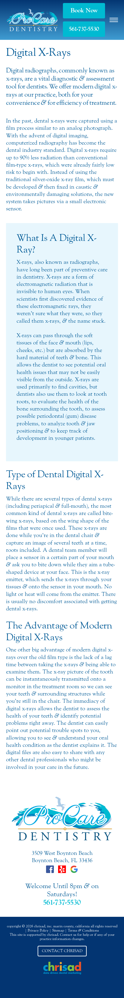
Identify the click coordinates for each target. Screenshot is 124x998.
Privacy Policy (38, 930)
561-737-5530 (84, 29)
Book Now (84, 10)
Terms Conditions (83, 930)
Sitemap (58, 930)
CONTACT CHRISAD (62, 950)
